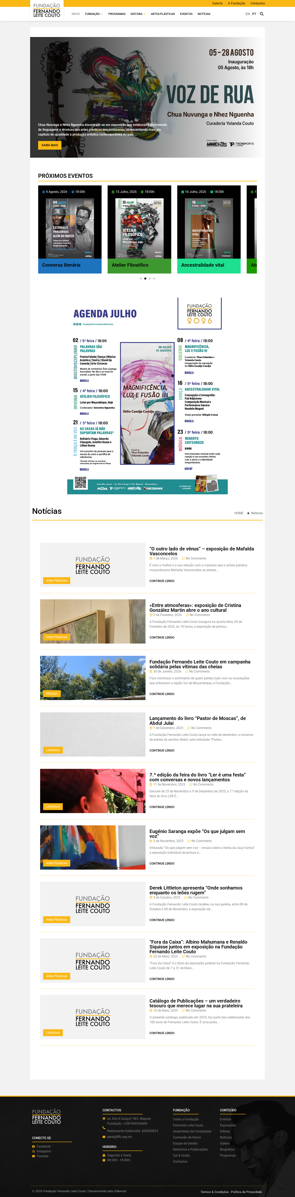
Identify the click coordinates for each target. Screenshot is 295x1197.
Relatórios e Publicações (190, 1149)
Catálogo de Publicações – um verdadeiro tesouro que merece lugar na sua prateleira (196, 1003)
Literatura (53, 750)
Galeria (217, 3)
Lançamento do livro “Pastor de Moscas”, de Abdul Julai (198, 721)
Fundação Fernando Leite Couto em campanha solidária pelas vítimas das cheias (200, 664)
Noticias (52, 693)
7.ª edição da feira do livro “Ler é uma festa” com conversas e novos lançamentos (198, 777)
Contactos (257, 3)
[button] (261, 14)
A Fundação (236, 3)
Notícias (204, 13)
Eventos (186, 13)
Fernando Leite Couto (188, 1125)
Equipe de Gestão (185, 1143)
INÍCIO (76, 13)
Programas (116, 13)
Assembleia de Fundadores (192, 1131)
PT (254, 14)
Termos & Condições (215, 1192)
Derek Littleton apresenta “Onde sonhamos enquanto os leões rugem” (196, 890)
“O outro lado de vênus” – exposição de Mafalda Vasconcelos (202, 551)
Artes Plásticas (56, 580)
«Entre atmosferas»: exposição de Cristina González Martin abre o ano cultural (195, 608)
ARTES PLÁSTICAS (163, 13)
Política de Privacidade (246, 1192)
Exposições (228, 1125)
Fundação (92, 13)
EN (248, 14)
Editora (136, 13)
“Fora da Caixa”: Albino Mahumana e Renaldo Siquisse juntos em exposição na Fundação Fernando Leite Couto (198, 946)
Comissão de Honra (187, 1137)
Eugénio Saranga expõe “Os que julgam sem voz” (197, 834)
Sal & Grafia (181, 1155)
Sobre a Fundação (186, 1119)
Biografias (227, 1149)
